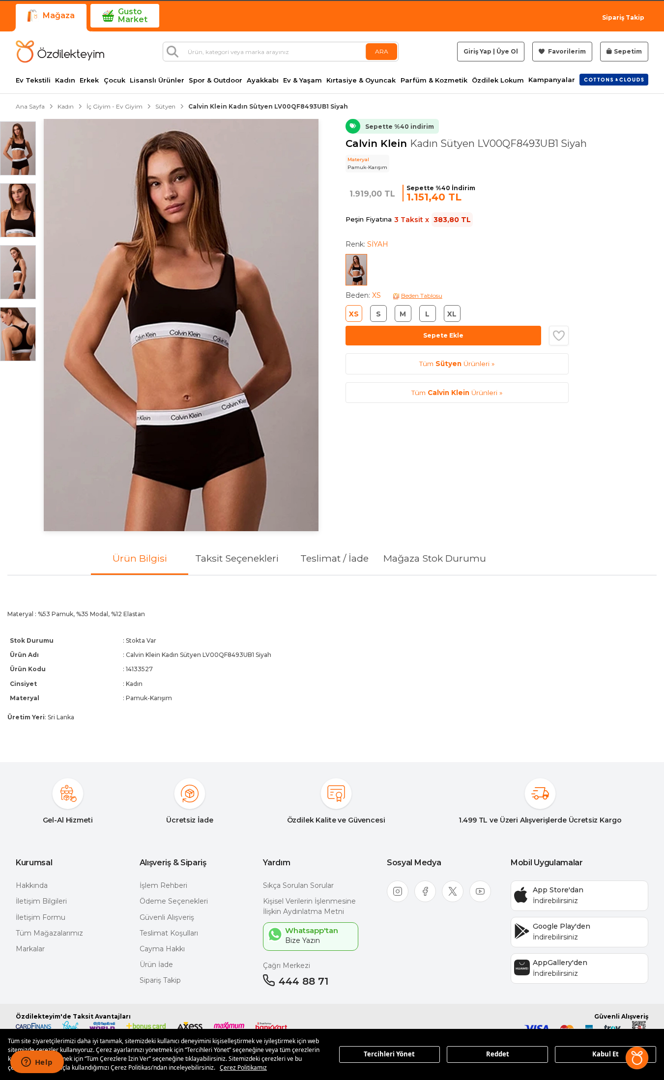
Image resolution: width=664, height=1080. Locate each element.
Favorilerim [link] (566, 51)
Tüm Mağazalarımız (49, 933)
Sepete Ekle (443, 335)
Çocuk (114, 80)
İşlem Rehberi (163, 885)
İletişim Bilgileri (41, 901)
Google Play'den (561, 926)
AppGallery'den (560, 962)
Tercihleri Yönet (389, 1054)
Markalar (30, 948)
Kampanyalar (551, 80)
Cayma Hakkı (162, 948)
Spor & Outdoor (215, 80)
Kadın (65, 80)
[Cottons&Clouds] (613, 79)
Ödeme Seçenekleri (174, 901)
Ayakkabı (263, 80)
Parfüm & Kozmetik (434, 80)
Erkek (89, 80)
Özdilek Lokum (498, 80)
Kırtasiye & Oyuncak (361, 80)
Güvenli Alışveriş (167, 917)
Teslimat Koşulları (169, 933)
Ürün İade (156, 964)
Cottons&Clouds (613, 78)
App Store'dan (558, 889)
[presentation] (332, 661)
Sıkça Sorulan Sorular (298, 885)
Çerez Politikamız (243, 1067)
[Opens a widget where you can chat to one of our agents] (37, 1063)
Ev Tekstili (33, 80)
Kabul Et (605, 1054)
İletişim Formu (40, 917)
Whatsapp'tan (311, 930)
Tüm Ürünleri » (456, 364)
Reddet (497, 1054)
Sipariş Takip (623, 17)
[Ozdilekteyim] (60, 51)
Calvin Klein (378, 143)
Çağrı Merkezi (286, 965)
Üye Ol (507, 51)
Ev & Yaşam (302, 80)
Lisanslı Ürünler (157, 80)
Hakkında (32, 885)
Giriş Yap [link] (477, 51)
